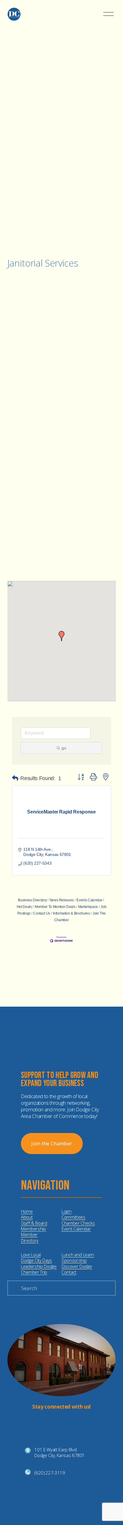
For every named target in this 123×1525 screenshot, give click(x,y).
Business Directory (32, 900)
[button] (61, 636)
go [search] (63, 748)
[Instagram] (57, 1421)
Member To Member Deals (55, 907)
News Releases (62, 900)
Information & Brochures (71, 913)
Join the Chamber (51, 1143)
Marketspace (88, 907)
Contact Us (41, 913)
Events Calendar (89, 900)
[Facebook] (66, 1421)
